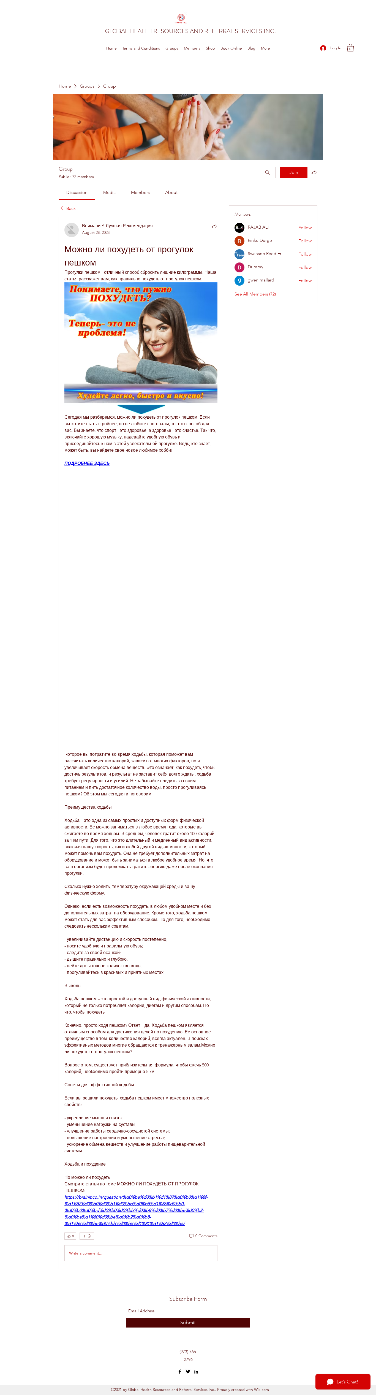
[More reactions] (87, 1236)
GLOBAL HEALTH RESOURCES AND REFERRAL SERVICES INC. (190, 31)
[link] (77, 192)
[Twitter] (188, 1371)
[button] (350, 48)
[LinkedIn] (196, 1371)
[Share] (214, 226)
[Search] (267, 172)
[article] (141, 743)
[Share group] (314, 172)
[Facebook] (179, 1371)
